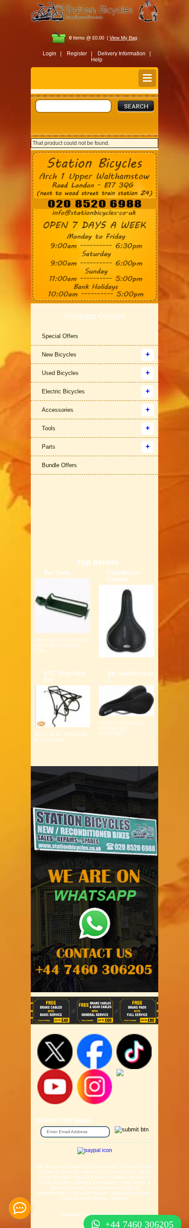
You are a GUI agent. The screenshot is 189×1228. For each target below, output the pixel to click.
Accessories (57, 410)
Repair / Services (129, 1177)
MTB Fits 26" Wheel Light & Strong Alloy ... (62, 736)
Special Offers (60, 336)
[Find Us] (94, 174)
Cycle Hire (105, 1166)
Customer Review (88, 1193)
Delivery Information (95, 1182)
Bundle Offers (59, 465)
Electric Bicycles (63, 391)
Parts (48, 446)
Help (96, 60)
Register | (79, 53)
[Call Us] (94, 203)
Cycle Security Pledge (82, 1198)
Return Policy (119, 1171)
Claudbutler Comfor (123, 576)
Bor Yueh (56, 572)
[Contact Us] (94, 213)
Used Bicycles (60, 373)
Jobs (143, 1171)
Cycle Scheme (54, 1182)
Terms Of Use (135, 1166)
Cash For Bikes (90, 1177)
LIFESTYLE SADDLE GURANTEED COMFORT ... (121, 728)
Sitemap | (120, 1198)
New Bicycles (59, 354)
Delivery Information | (124, 53)
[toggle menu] (147, 78)
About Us (91, 1171)
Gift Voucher (49, 1166)
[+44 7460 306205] (94, 1208)
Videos (77, 1187)
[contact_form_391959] (20, 1208)
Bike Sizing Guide (130, 1193)
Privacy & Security (58, 1171)
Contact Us (78, 1166)
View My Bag (123, 37)
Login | (52, 53)
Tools (48, 428)
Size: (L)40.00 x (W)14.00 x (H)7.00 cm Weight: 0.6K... (62, 645)
